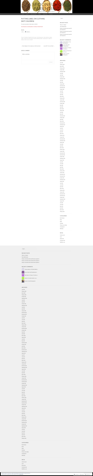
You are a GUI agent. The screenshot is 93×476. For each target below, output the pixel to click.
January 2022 (24, 310)
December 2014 (62, 174)
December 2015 (24, 379)
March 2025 (62, 66)
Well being (61, 228)
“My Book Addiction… (34, 269)
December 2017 (24, 349)
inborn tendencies (46, 37)
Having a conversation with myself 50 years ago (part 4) (30, 258)
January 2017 (62, 137)
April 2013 (23, 434)
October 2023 (24, 303)
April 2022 (61, 82)
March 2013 (62, 209)
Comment (51, 62)
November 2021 (62, 87)
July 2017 (61, 128)
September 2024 (62, 71)
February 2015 (62, 170)
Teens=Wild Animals (63, 26)
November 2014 (62, 176)
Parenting (25, 37)
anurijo (64, 53)
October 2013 (62, 197)
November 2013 (62, 195)
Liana (64, 44)
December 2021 (62, 85)
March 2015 (23, 395)
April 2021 (61, 94)
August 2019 (62, 110)
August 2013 (24, 427)
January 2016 (62, 151)
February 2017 (62, 135)
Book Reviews (24, 444)
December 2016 (24, 365)
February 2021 (62, 98)
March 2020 (62, 108)
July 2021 (23, 317)
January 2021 (24, 326)
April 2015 (61, 167)
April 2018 (61, 119)
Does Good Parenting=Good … (32, 272)
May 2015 (61, 165)
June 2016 (61, 144)
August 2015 (62, 160)
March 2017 (62, 133)
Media (61, 221)
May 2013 (61, 206)
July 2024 (61, 73)
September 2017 (62, 124)
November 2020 (62, 101)
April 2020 (23, 333)
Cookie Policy (21, 474)
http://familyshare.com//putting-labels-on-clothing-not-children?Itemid (32, 26)
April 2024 (61, 75)
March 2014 (62, 188)
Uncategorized (62, 226)
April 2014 (61, 186)
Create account (24, 461)
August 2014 (62, 181)
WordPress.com (62, 242)
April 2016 (23, 372)
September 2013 (62, 199)
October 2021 (62, 89)
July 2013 (61, 202)
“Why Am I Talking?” (63, 24)
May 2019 (61, 114)
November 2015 (62, 154)
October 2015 (62, 156)
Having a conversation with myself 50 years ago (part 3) (30, 260)
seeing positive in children (47, 38)
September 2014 (62, 179)
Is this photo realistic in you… (32, 278)
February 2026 (62, 64)
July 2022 (61, 80)
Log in (61, 236)
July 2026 (61, 62)
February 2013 (62, 211)
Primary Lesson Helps (25, 451)
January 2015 (62, 172)
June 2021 (61, 92)
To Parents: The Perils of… (33, 275)
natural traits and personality (28, 38)
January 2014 (24, 418)
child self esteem (34, 37)
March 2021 (62, 96)
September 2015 (62, 158)
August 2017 (62, 126)
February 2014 (62, 190)
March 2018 (62, 121)
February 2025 (24, 294)
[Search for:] (66, 18)
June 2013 (61, 204)
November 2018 (62, 115)
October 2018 (62, 117)
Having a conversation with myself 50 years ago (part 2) (30, 262)
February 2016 (62, 149)
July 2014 (61, 183)
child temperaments (40, 37)
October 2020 (62, 103)
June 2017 (23, 356)
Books (61, 219)
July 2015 (23, 388)
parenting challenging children (37, 38)
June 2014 (23, 411)
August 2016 (62, 142)
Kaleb (64, 50)
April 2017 (61, 131)
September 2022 (62, 78)
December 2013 (62, 193)
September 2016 (62, 140)
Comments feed (62, 240)
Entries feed (62, 238)
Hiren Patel (65, 47)
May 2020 (61, 105)
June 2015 (61, 163)
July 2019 (61, 112)
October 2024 (62, 69)
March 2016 (62, 147)
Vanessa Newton (27, 269)
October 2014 (62, 177)
